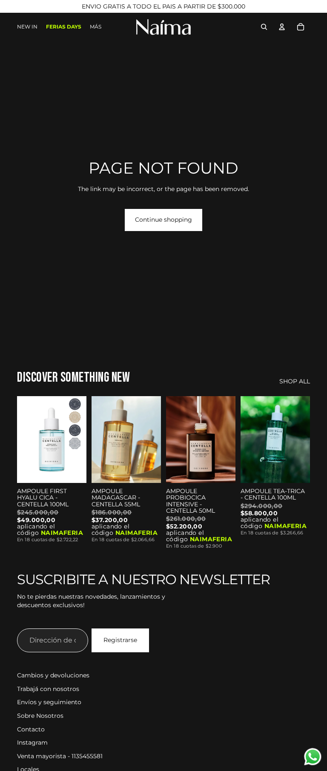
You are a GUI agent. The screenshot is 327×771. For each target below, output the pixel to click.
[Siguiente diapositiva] (79, 439)
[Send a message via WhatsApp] (313, 757)
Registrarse (120, 640)
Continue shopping (163, 219)
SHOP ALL (294, 381)
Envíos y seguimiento (49, 702)
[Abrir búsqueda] (264, 26)
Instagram (32, 742)
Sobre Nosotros (40, 716)
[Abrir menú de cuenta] (281, 26)
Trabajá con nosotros (48, 689)
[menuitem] (96, 27)
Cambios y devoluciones (53, 675)
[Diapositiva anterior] (23, 439)
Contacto (31, 729)
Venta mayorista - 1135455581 (60, 756)
